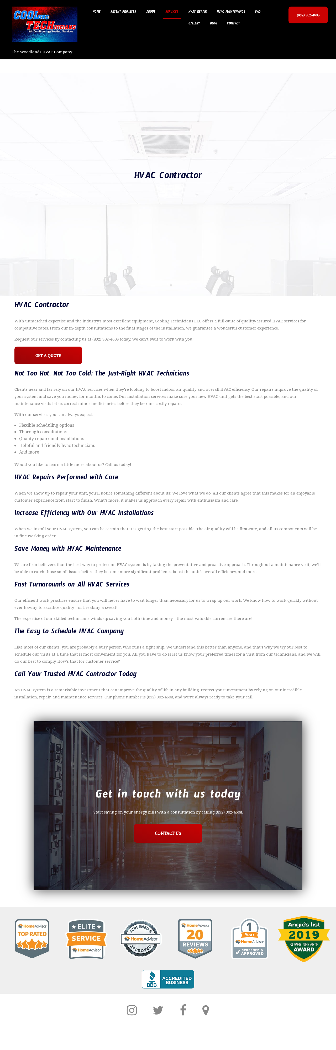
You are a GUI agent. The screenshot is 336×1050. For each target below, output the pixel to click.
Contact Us (168, 833)
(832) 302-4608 (308, 15)
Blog (213, 24)
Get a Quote (48, 355)
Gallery (194, 24)
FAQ (258, 12)
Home (97, 12)
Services (171, 12)
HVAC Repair (197, 12)
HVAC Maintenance (231, 12)
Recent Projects (123, 12)
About (150, 12)
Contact (233, 24)
